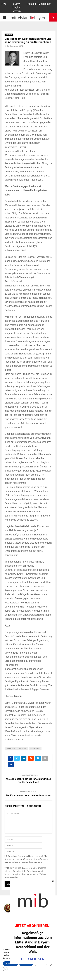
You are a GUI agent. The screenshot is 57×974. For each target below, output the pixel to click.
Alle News (8, 35)
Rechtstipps (35, 749)
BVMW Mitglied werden (16, 7)
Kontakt (32, 3)
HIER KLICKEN (33, 958)
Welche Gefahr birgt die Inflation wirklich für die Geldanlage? (28, 780)
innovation (10, 749)
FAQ (4, 3)
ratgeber (22, 749)
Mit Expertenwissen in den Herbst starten (28, 795)
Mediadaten (44, 3)
